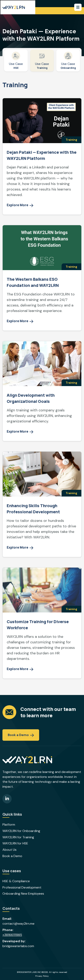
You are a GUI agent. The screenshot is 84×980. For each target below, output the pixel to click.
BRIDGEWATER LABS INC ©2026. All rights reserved (42, 972)
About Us (9, 850)
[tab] (16, 61)
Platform (8, 825)
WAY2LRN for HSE (15, 843)
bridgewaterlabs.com (18, 946)
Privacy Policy (42, 976)
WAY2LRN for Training (18, 837)
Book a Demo (19, 735)
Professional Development (21, 887)
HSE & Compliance (16, 881)
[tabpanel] (42, 383)
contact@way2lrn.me (18, 924)
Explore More (18, 205)
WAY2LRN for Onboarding (21, 831)
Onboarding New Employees (23, 894)
